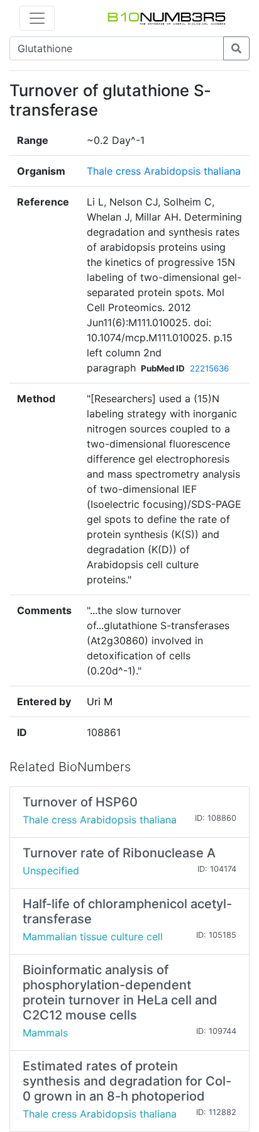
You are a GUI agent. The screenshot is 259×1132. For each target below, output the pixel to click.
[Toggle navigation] (37, 18)
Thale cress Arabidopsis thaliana (164, 171)
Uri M (100, 701)
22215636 (209, 368)
